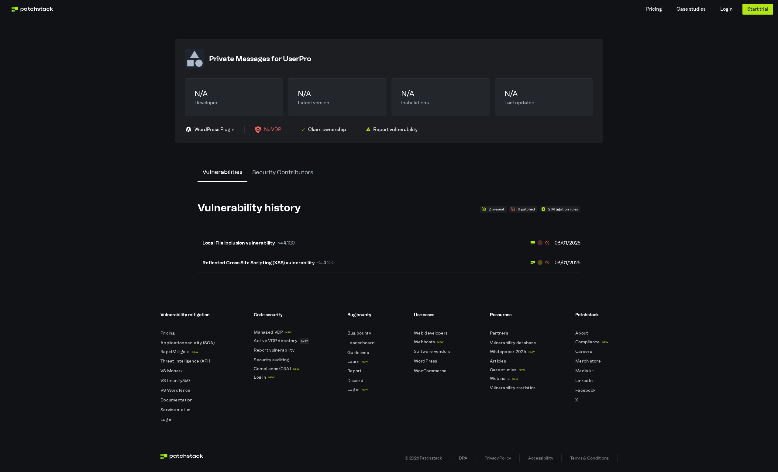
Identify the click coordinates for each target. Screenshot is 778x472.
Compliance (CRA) (276, 368)
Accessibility (540, 458)
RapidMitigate (179, 351)
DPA (463, 458)
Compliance (591, 342)
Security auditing (272, 360)
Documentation (177, 400)
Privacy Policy (497, 458)
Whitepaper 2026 (512, 351)
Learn (357, 361)
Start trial (757, 9)
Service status (175, 409)
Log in (167, 419)
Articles (498, 361)
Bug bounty (359, 333)
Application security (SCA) (188, 342)
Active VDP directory (281, 340)
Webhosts (428, 342)
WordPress (426, 361)
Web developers (431, 333)
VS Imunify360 (175, 380)
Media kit (585, 370)
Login (726, 9)
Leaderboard (361, 342)
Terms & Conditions (589, 458)
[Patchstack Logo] (32, 9)
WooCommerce (430, 370)
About (582, 333)
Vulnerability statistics (513, 387)
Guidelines (358, 352)
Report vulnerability (274, 350)
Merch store (588, 361)
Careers (584, 351)
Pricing (654, 9)
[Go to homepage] (181, 458)
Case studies (691, 9)
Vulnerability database (513, 342)
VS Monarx (172, 370)
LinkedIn (584, 380)
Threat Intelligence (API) (185, 361)
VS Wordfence (175, 390)
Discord (355, 380)
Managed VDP (272, 332)
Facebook (586, 390)
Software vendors (433, 351)
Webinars (504, 378)
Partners (499, 333)
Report (355, 370)
